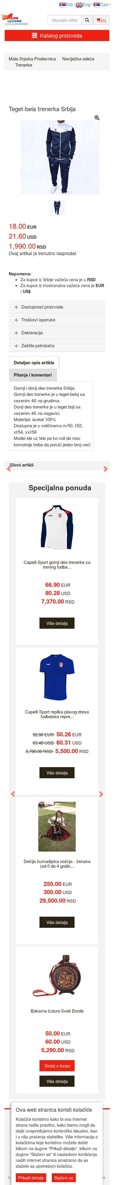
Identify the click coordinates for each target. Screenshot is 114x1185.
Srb (69, 4)
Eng (86, 4)
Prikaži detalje (31, 1178)
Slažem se (63, 1178)
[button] (6, 465)
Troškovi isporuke (38, 319)
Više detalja (57, 623)
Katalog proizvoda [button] (61, 35)
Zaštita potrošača (37, 345)
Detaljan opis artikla (34, 362)
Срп (104, 4)
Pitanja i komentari (33, 375)
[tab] (57, 306)
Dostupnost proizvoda (42, 307)
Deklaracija (32, 332)
